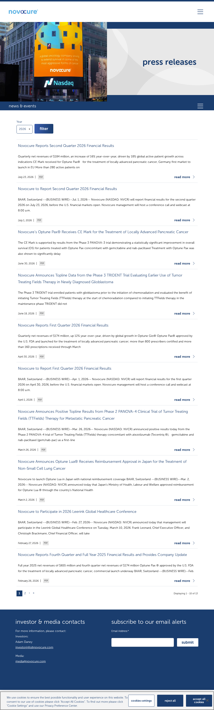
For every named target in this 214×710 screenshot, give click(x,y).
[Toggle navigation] (200, 12)
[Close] (207, 700)
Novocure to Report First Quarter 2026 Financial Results (64, 368)
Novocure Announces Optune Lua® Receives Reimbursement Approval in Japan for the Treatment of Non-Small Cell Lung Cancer (102, 465)
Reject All (170, 700)
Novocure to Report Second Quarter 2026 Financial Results (67, 189)
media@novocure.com (30, 661)
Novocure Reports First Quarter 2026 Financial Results (63, 325)
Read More (182, 177)
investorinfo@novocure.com (34, 647)
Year (19, 121)
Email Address (120, 631)
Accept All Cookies (199, 700)
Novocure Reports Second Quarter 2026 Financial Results (66, 146)
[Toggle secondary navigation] (200, 106)
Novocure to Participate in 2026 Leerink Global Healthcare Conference (77, 511)
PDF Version (41, 177)
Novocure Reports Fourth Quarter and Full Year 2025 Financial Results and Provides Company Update (102, 555)
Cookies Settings (141, 700)
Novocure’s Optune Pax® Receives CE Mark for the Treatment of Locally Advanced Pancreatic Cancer (103, 232)
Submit (188, 642)
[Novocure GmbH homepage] (23, 11)
